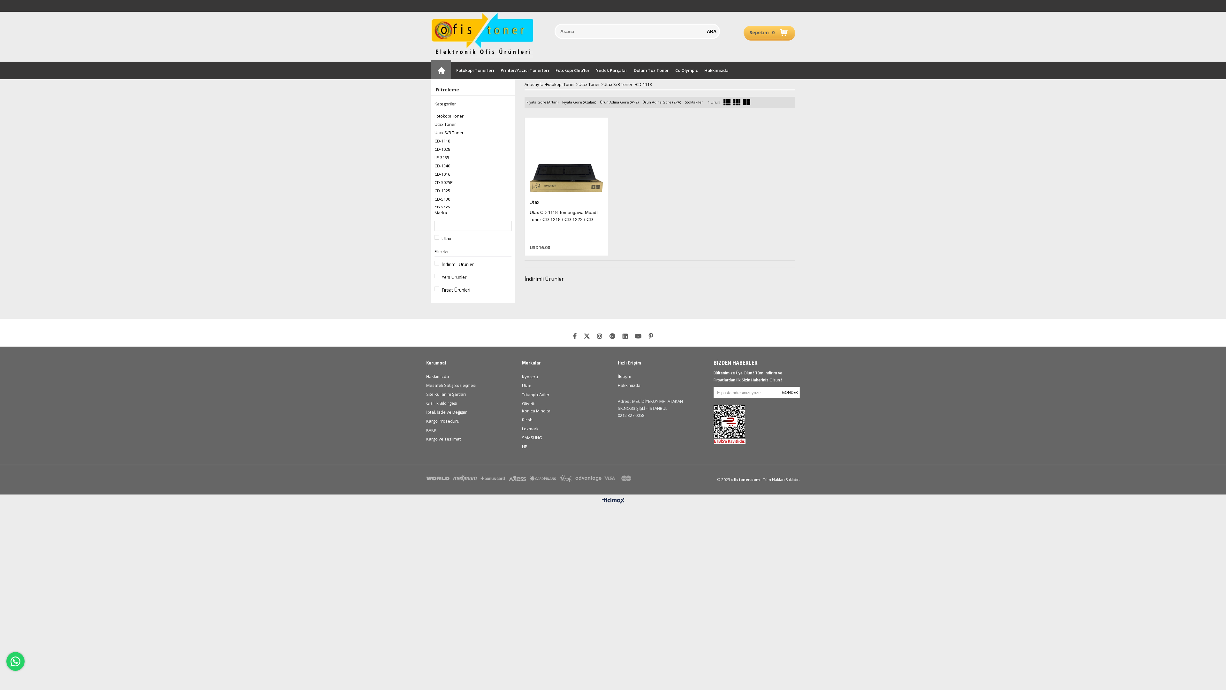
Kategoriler (445, 104)
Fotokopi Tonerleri (475, 70)
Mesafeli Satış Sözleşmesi (451, 385)
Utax (446, 238)
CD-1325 (442, 191)
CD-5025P (444, 182)
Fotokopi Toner (449, 116)
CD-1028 (442, 149)
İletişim (624, 376)
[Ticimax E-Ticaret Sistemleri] (613, 501)
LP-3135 (442, 157)
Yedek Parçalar (611, 70)
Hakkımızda (716, 70)
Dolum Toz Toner (651, 70)
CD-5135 (442, 207)
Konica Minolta (536, 411)
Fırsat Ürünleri (456, 290)
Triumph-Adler (535, 394)
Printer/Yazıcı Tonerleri (525, 70)
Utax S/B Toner (449, 132)
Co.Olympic (686, 70)
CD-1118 (442, 141)
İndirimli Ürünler (458, 264)
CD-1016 (442, 174)
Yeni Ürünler (454, 277)
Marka (441, 213)
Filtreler (442, 251)
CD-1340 (442, 166)
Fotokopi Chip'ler (573, 70)
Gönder (790, 392)
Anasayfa (441, 69)
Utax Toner (445, 124)
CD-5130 (442, 199)
